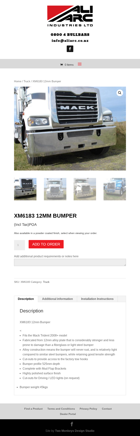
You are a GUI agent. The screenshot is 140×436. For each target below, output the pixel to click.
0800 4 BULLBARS (70, 34)
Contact (107, 408)
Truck (27, 81)
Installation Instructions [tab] (97, 298)
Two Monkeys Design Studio (74, 430)
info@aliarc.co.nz (70, 40)
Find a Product (33, 408)
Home (17, 81)
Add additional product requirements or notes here (46, 256)
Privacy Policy (88, 408)
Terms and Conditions (61, 408)
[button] (119, 93)
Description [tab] (26, 298)
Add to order (46, 244)
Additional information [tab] (57, 298)
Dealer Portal (68, 414)
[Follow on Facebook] (70, 48)
